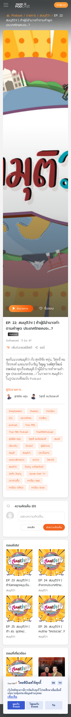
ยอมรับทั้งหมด (16, 705)
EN (53, 682)
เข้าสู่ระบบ (61, 5)
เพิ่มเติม (12, 697)
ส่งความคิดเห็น (54, 527)
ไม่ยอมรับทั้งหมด (34, 705)
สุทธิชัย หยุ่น (21, 396)
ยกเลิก (31, 527)
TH (60, 682)
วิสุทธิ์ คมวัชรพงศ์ (49, 396)
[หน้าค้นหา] (52, 5)
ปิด (53, 705)
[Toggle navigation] (6, 5)
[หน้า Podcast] (30, 4)
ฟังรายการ (22, 308)
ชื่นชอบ (49, 308)
